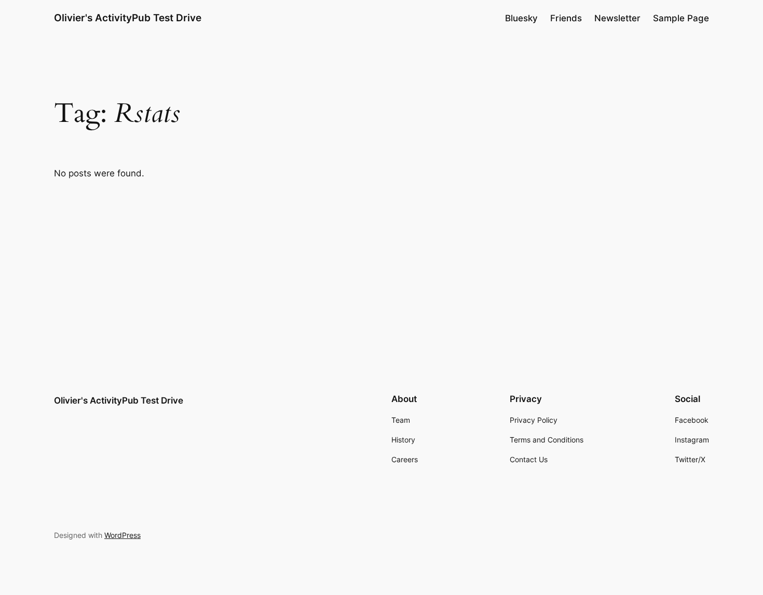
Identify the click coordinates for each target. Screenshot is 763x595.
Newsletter (617, 18)
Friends (566, 18)
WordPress (122, 535)
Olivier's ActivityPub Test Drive (127, 17)
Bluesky (521, 18)
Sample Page (681, 18)
